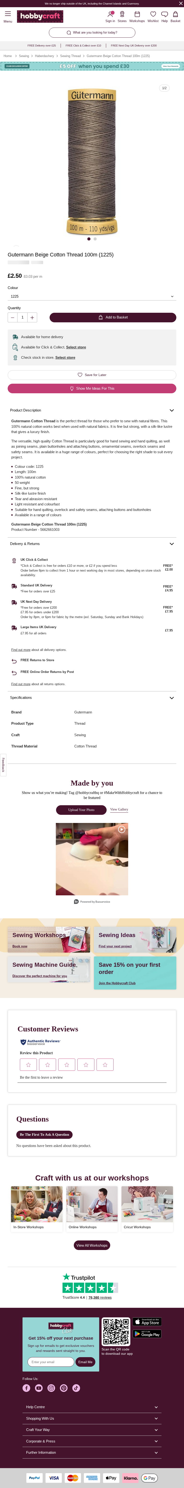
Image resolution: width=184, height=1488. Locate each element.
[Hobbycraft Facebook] (26, 1388)
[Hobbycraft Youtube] (39, 1388)
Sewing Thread (70, 56)
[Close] (181, 3)
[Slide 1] (89, 238)
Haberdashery (44, 56)
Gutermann (83, 712)
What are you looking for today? (95, 32)
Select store (76, 347)
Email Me (85, 1362)
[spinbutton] (22, 317)
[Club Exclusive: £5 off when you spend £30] (92, 66)
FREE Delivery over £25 (42, 45)
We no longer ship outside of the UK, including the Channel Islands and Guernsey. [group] (92, 3)
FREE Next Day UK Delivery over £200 (134, 45)
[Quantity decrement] (12, 317)
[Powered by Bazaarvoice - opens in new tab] (92, 902)
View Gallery (119, 809)
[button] (92, 162)
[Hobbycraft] (40, 17)
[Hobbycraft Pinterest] (64, 1388)
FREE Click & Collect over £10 (83, 45)
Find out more (20, 650)
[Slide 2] (95, 238)
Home (8, 56)
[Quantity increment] (32, 317)
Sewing (24, 56)
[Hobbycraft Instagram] (51, 1388)
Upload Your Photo (81, 810)
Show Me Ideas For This (95, 388)
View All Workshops (92, 1245)
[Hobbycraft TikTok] (76, 1388)
